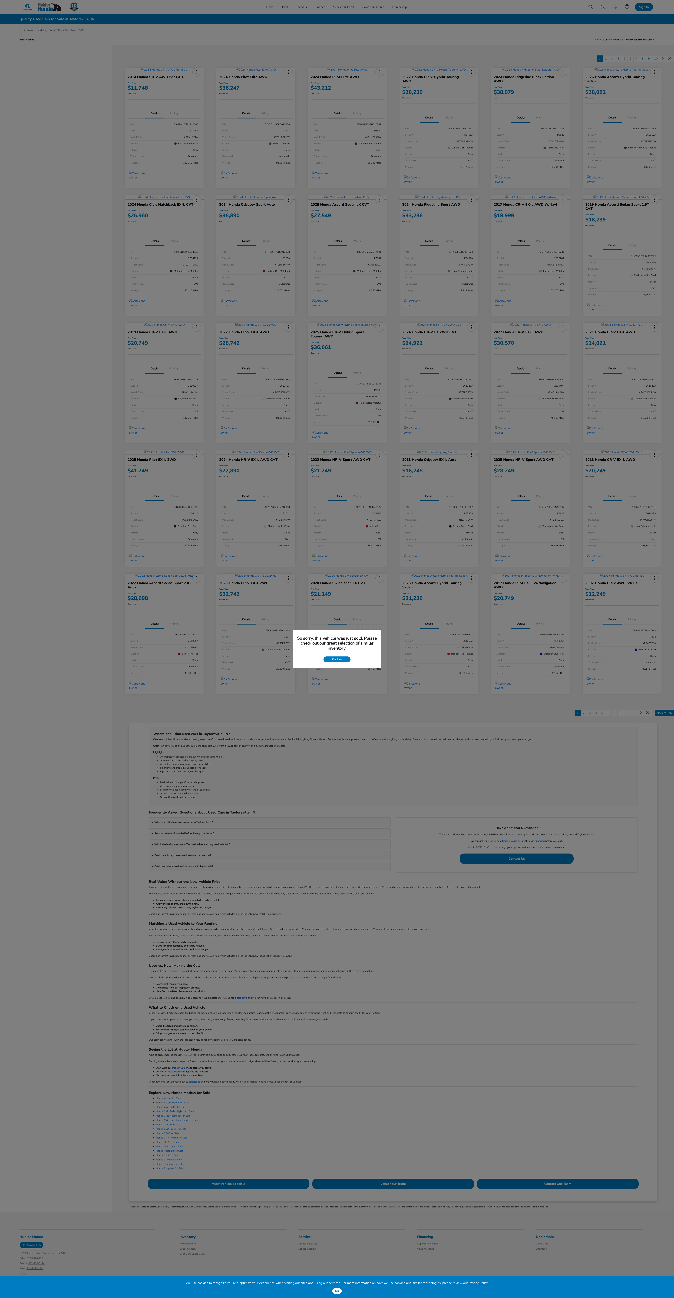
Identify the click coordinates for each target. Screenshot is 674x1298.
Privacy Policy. (478, 1283)
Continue (337, 659)
